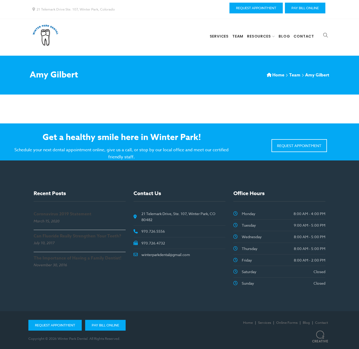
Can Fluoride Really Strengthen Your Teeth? (77, 236)
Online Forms (287, 322)
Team (237, 36)
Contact (304, 36)
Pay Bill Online (305, 8)
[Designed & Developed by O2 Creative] (320, 334)
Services (219, 36)
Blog (284, 36)
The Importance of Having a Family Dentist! (77, 258)
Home (278, 75)
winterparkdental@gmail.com (165, 254)
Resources (259, 36)
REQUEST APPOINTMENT (299, 145)
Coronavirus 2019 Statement (62, 214)
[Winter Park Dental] (46, 35)
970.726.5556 (153, 231)
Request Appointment (256, 8)
